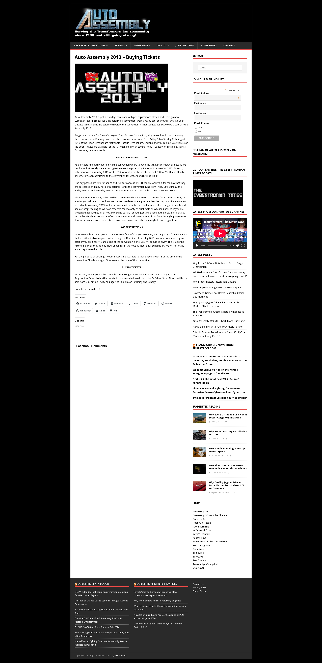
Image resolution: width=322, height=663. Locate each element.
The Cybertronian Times (89, 45)
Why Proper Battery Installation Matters (214, 281)
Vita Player (198, 567)
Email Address (216, 93)
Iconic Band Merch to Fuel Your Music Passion (218, 326)
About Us (163, 45)
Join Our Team (185, 45)
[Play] (197, 245)
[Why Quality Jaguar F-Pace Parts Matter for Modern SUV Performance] (199, 489)
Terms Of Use (200, 591)
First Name (200, 103)
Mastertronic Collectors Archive (210, 541)
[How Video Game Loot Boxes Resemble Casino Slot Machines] (199, 472)
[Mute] (237, 245)
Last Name (200, 113)
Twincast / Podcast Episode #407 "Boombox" (220, 397)
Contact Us (198, 584)
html (200, 127)
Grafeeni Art (199, 519)
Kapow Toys (199, 537)
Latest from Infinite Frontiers (157, 583)
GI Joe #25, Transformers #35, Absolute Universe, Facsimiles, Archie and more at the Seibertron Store (220, 360)
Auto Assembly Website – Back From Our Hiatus (219, 321)
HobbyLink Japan (202, 522)
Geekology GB (200, 511)
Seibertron (198, 549)
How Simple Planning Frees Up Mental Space (217, 287)
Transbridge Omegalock (206, 564)
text (200, 131)
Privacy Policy (199, 587)
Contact (229, 45)
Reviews (120, 45)
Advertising (209, 45)
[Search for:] (220, 68)
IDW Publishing (201, 526)
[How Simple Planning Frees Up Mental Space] (199, 455)
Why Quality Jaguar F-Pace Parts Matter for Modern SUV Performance (226, 485)
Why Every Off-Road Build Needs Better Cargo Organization (228, 416)
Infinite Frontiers (201, 534)
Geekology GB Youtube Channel (210, 515)
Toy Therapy (199, 560)
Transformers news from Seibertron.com (213, 346)
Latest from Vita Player (93, 583)
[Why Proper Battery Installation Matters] (199, 438)
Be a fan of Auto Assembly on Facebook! (214, 151)
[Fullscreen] (243, 245)
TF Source (198, 552)
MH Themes (120, 655)
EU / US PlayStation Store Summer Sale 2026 (97, 627)
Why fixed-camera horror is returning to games (157, 600)
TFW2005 (198, 556)
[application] (220, 233)
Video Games (142, 45)
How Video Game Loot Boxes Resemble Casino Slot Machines (228, 467)
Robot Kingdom (201, 545)
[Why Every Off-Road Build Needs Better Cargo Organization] (199, 421)
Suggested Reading (207, 406)
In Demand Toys (202, 530)
